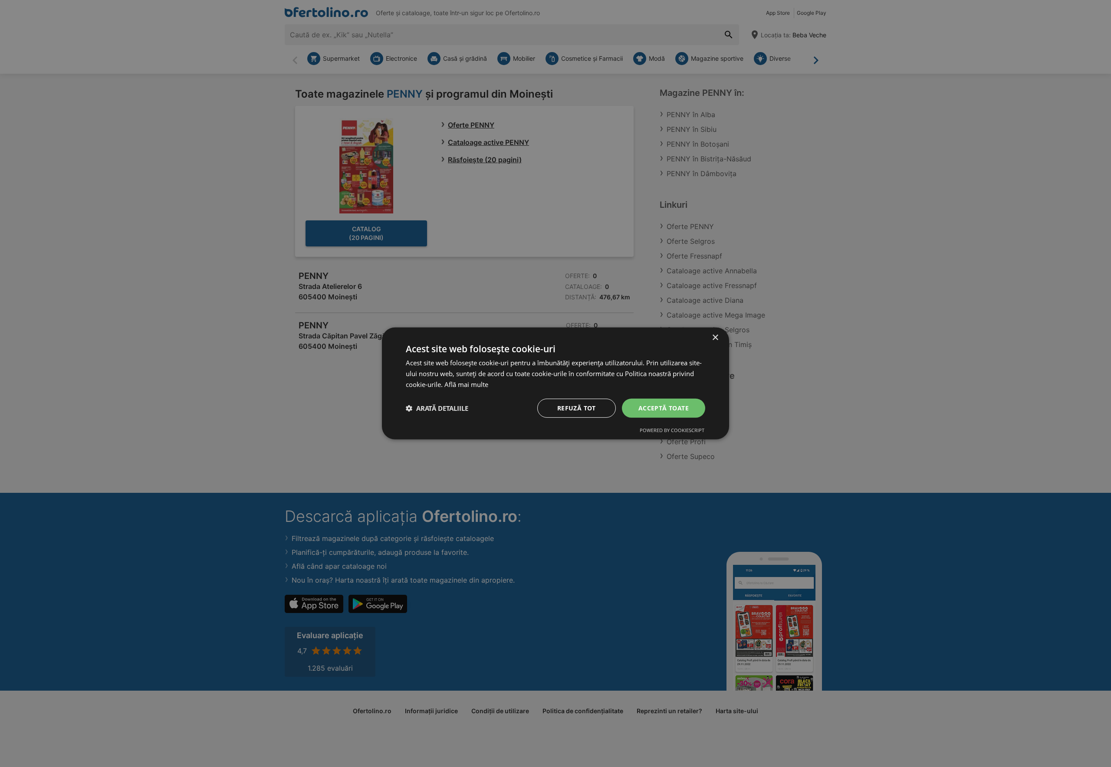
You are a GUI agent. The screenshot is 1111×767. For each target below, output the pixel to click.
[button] (437, 408)
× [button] (715, 337)
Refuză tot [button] (576, 407)
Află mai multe (466, 384)
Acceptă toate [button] (663, 407)
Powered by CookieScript (672, 430)
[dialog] (555, 383)
